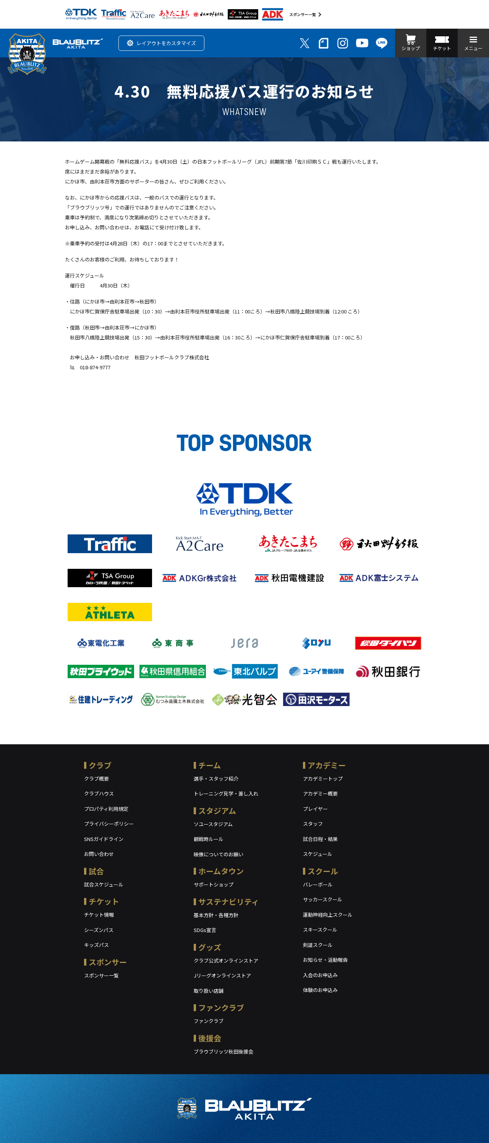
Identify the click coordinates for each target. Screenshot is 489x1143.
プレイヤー (315, 808)
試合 (96, 871)
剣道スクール (318, 944)
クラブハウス (99, 793)
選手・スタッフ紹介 (216, 778)
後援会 (209, 1038)
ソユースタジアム (213, 824)
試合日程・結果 (320, 839)
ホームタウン (221, 871)
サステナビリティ (228, 901)
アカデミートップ (323, 778)
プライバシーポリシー (109, 823)
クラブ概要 (96, 778)
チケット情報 (99, 914)
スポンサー (108, 962)
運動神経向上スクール (328, 914)
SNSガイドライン (103, 839)
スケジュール (317, 853)
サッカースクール (322, 899)
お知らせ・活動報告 (325, 959)
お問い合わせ (99, 853)
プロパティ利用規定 (106, 808)
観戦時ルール (208, 839)
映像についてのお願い (218, 854)
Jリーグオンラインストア (222, 975)
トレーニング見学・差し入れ (226, 793)
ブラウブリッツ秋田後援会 (223, 1051)
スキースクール (320, 929)
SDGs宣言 (205, 930)
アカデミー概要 (320, 793)
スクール (323, 871)
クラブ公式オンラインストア (226, 960)
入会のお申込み (320, 975)
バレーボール (318, 884)
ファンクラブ (221, 1007)
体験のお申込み (320, 990)
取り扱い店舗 (208, 990)
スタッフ (313, 823)
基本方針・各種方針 (216, 915)
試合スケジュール (103, 884)
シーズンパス (98, 930)
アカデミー (327, 765)
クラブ (100, 765)
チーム (209, 765)
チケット (104, 901)
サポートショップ (213, 884)
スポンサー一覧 (302, 14)
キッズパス (96, 944)
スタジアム (217, 810)
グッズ (209, 947)
